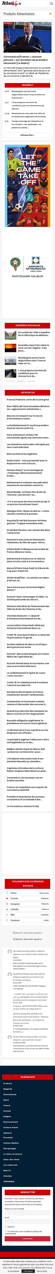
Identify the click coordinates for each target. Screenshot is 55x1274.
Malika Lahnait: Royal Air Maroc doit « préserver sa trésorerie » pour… (26, 750)
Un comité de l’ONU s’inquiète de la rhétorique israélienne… (34, 334)
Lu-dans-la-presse (12, 1154)
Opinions (7, 1133)
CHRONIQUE (8, 1181)
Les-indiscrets (10, 1165)
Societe (7, 1111)
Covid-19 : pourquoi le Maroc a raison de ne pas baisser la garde (28, 636)
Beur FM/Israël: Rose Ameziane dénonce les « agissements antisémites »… (28, 408)
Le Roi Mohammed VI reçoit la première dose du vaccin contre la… (28, 427)
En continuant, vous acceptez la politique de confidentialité (23, 1232)
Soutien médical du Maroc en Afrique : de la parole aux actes (27, 646)
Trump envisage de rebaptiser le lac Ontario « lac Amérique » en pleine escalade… (27, 124)
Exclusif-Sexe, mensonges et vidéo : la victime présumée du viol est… (27, 598)
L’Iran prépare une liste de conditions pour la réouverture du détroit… (28, 105)
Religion (7, 1116)
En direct (8, 23)
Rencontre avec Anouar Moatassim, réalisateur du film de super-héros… (26, 541)
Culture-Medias (11, 1143)
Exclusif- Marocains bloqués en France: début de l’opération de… (28, 655)
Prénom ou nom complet (14, 1209)
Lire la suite (42, 1271)
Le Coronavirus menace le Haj (23, 806)
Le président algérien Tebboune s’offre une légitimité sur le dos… (28, 741)
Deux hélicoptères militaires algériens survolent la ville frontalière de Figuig (30, 954)
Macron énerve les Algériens (22, 454)
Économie (8, 1137)
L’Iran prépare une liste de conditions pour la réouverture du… (32, 373)
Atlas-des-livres (11, 1159)
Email (7, 1217)
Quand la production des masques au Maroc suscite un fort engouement (27, 712)
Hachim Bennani (20, 1037)
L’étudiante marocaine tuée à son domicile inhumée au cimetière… (25, 760)
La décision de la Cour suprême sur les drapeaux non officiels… (27, 731)
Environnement (10, 1122)
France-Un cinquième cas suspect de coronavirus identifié (27, 788)
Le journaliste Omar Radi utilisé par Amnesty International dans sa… (26, 627)
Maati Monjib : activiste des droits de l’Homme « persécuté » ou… (26, 493)
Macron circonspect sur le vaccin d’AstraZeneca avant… (25, 417)
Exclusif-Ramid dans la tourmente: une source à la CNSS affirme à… (28, 665)
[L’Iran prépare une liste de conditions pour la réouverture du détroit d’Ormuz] (10, 373)
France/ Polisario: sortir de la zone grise (28, 399)
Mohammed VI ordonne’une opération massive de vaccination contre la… (27, 484)
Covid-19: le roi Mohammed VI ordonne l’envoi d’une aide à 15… (27, 684)
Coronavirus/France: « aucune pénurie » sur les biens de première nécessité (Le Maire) (25, 60)
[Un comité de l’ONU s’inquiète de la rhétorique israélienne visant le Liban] (10, 335)
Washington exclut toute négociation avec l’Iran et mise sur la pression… (28, 94)
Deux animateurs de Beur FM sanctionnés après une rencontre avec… (28, 436)
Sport (6, 1100)
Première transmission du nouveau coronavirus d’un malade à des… (26, 798)
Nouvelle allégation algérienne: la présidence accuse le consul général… (27, 722)
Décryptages (9, 1148)
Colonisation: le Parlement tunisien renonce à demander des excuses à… (27, 703)
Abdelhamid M (19, 974)
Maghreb (7, 1089)
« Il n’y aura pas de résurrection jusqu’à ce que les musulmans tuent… (28, 503)
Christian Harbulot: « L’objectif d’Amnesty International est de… (24, 617)
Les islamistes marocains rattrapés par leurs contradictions (28, 446)
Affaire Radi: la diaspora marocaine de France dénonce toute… (27, 550)
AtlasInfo (10, 1227)
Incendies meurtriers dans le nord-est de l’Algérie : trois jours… (33, 348)
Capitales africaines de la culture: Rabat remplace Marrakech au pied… (27, 769)
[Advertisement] (27, 843)
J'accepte (28, 1271)
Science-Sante (10, 1127)
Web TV (7, 1170)
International (9, 1094)
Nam (15, 951)
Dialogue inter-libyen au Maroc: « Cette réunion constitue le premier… (28, 512)
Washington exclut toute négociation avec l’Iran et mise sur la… (32, 360)
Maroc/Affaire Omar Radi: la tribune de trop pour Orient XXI (28, 569)
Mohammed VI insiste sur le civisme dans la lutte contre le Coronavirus (26, 560)
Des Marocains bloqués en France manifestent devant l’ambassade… (26, 693)
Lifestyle (7, 1176)
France (6, 1105)
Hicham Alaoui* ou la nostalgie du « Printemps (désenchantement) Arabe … (25, 473)
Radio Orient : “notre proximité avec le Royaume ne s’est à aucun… (27, 462)
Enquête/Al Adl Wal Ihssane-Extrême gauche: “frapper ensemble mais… (27, 522)
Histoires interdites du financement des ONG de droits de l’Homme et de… (28, 608)
